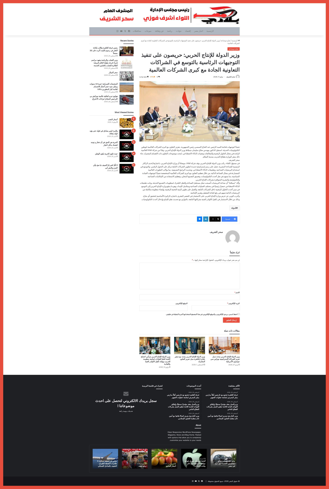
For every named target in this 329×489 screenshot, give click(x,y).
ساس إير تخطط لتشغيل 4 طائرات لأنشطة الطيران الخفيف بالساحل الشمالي (107, 463)
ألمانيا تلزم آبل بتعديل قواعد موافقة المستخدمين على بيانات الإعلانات (195, 463)
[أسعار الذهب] (127, 123)
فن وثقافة (159, 31)
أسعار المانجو (171, 466)
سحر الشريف (230, 77)
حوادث (178, 31)
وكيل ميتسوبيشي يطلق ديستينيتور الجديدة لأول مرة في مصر (225, 463)
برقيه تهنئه (142, 466)
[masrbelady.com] (164, 15)
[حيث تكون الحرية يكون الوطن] (127, 157)
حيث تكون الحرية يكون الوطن (106, 154)
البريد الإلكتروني (233, 303)
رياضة (169, 31)
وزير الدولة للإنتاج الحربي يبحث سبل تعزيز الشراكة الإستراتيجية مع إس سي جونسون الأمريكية (225, 359)
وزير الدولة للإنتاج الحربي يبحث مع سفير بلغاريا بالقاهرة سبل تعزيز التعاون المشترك (190, 359)
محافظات (137, 31)
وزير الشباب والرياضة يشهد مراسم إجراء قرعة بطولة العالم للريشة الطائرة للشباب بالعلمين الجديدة (104, 63)
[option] (223, 459)
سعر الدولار (113, 72)
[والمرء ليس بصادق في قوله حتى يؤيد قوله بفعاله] (127, 134)
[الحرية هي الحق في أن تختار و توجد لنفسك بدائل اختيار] (127, 146)
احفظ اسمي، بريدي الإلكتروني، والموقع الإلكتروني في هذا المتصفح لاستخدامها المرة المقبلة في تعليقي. (201, 314)
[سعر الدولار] (127, 76)
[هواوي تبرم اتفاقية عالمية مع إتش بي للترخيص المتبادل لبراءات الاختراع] (127, 100)
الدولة (233, 208)
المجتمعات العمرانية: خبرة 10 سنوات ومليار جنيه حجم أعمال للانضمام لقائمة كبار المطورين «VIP (104, 86)
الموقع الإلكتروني (182, 303)
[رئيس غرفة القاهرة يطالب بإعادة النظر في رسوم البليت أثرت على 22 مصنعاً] (127, 51)
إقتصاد (188, 31)
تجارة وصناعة (225, 41)
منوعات (148, 31)
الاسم (237, 292)
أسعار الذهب (113, 119)
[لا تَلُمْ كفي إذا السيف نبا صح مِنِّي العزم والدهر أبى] (127, 168)
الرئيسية (210, 31)
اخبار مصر (198, 31)
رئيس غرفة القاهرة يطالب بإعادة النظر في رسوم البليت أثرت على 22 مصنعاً (104, 50)
